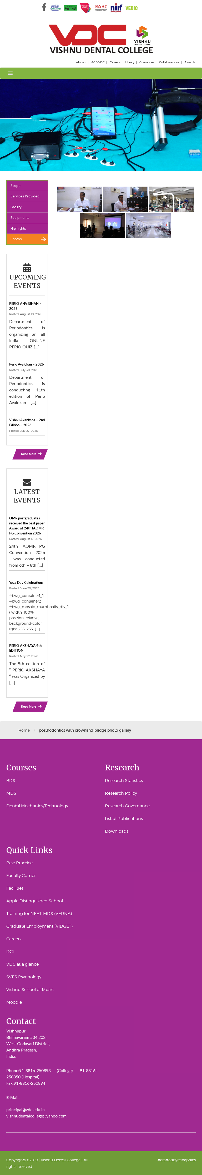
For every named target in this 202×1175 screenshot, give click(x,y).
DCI (10, 951)
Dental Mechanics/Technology (37, 805)
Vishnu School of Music (30, 989)
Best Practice (19, 862)
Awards (189, 62)
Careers (115, 62)
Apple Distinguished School (34, 900)
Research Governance (127, 805)
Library (129, 62)
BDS (10, 780)
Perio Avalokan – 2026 (26, 364)
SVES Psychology (23, 976)
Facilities (14, 888)
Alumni (81, 62)
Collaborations (169, 62)
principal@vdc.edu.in (25, 1110)
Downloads (116, 831)
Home (24, 730)
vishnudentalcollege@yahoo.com (36, 1116)
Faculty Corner (21, 875)
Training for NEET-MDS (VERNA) (39, 913)
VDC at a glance (22, 964)
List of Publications (124, 818)
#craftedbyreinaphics (177, 1160)
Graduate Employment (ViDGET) (39, 926)
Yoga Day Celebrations (26, 583)
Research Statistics (124, 780)
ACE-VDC (98, 62)
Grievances (146, 62)
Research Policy (121, 793)
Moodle (14, 1002)
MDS (11, 793)
